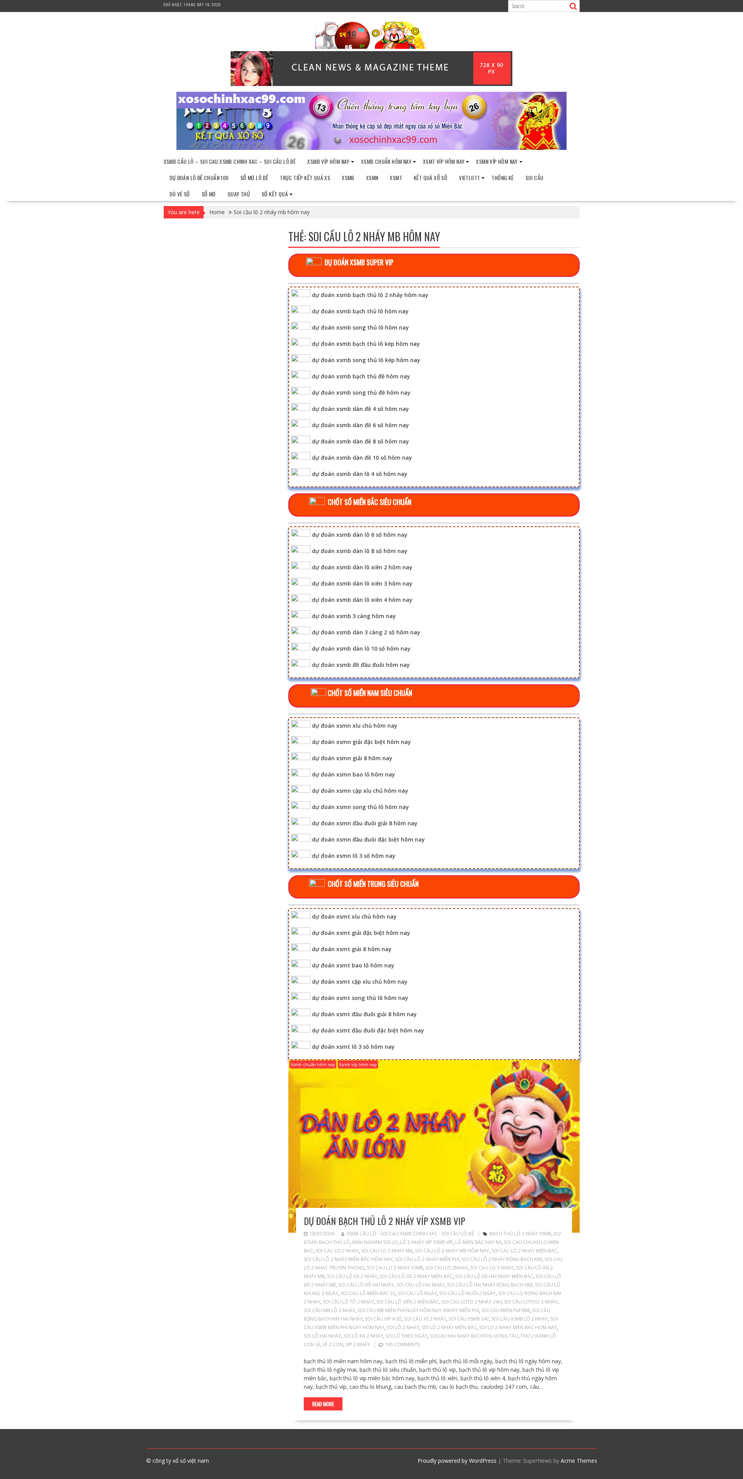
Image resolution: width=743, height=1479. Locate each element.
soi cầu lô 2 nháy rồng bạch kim (502, 1259)
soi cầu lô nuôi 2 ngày (467, 1293)
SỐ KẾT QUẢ (275, 194)
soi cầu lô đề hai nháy (366, 1284)
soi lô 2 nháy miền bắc (449, 1327)
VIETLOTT (469, 177)
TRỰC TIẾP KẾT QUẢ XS (305, 177)
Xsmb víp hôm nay (328, 161)
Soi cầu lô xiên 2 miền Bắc (407, 1302)
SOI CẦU (535, 177)
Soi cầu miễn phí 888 (505, 1310)
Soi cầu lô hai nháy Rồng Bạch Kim (489, 1284)
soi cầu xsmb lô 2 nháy (519, 1319)
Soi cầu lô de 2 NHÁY (352, 1276)
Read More (323, 1404)
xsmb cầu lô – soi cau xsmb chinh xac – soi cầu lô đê (230, 161)
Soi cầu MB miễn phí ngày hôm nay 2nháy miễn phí (418, 1310)
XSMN (372, 177)
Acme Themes (579, 1460)
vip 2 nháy (358, 1344)
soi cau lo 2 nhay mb (387, 1250)
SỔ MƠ (209, 194)
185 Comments (402, 1344)
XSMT (396, 177)
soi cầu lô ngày (417, 1293)
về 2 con (332, 1344)
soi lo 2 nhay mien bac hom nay (518, 1327)
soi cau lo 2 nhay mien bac (524, 1250)
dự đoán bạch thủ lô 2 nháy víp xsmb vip (384, 1221)
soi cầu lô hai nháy (420, 1284)
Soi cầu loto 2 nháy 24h (472, 1302)
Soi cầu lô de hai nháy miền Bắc (494, 1276)
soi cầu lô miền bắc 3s (368, 1293)
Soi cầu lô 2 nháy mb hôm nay (452, 1250)
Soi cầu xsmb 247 (469, 1319)
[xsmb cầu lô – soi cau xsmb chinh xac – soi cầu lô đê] (371, 147)
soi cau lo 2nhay (447, 1267)
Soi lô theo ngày (406, 1336)
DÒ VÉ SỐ (179, 194)
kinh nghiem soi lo (375, 1242)
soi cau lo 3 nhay (492, 1267)
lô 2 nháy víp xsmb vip (426, 1242)
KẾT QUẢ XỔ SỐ (430, 177)
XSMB (348, 177)
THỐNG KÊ (502, 177)
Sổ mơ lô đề (254, 177)
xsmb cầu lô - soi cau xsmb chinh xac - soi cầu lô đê (410, 1233)
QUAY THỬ (239, 194)
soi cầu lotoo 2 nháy (531, 1302)
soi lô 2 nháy (403, 1327)
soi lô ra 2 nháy (363, 1336)
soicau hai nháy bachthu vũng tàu (474, 1336)
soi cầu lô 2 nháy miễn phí (427, 1259)
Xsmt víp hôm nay (443, 161)
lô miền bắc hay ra (478, 1242)
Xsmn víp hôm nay (496, 161)
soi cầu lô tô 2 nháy (348, 1302)
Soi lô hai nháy (322, 1336)
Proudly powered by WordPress (457, 1460)
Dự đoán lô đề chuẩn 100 (199, 177)
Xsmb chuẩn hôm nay (386, 161)
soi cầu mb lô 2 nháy (329, 1310)
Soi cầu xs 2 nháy (425, 1319)
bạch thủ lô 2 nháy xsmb (520, 1233)
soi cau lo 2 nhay (337, 1250)
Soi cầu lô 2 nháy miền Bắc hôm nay (348, 1259)
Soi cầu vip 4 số (383, 1319)
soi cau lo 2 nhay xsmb (395, 1267)
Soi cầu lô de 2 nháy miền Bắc (416, 1276)
